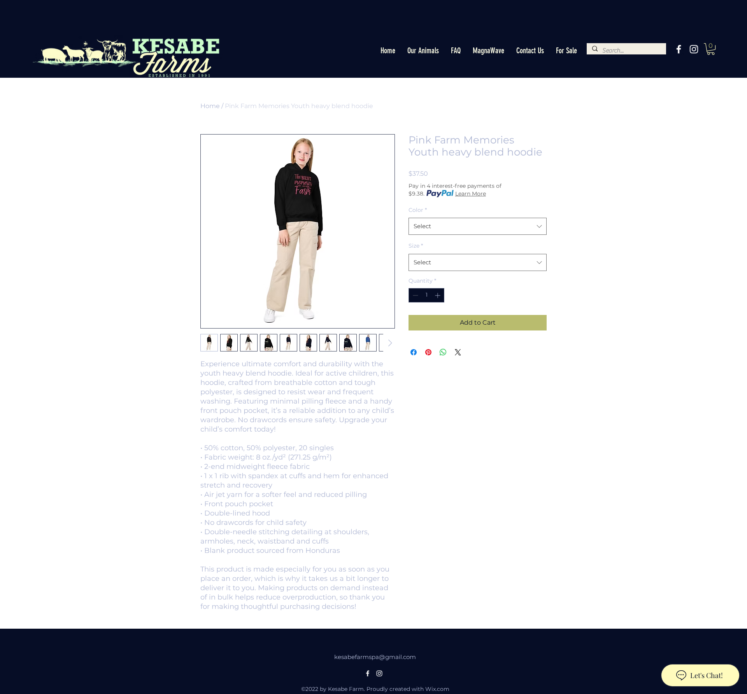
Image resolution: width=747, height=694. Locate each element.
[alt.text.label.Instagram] (694, 49)
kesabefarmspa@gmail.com (375, 657)
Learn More (470, 193)
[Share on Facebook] (413, 352)
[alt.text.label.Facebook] (678, 49)
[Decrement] (414, 295)
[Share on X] (458, 352)
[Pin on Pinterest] (428, 352)
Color (418, 209)
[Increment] (438, 295)
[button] (423, 51)
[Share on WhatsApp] (443, 352)
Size (416, 245)
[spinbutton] (426, 295)
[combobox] (478, 226)
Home (210, 106)
